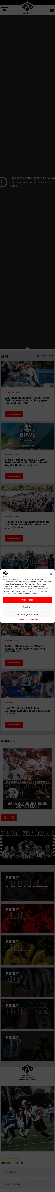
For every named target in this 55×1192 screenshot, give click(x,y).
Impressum (34, 619)
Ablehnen (27, 607)
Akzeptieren (27, 600)
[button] (51, 574)
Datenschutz (23, 619)
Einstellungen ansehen (27, 614)
